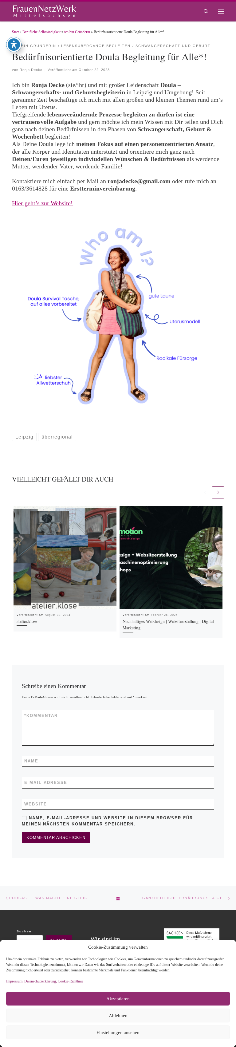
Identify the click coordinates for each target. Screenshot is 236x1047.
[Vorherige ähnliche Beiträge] (205, 492)
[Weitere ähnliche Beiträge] (218, 492)
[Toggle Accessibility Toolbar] (13, 44)
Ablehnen (118, 1015)
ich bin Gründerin (77, 32)
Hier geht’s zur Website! (42, 203)
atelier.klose (27, 621)
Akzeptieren (118, 998)
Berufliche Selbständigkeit (41, 32)
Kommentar (41, 715)
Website (35, 804)
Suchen (24, 931)
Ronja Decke (31, 70)
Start (15, 32)
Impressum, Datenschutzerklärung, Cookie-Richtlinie (44, 981)
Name (31, 761)
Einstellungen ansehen (118, 1032)
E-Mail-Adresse (45, 782)
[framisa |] (44, 10)
